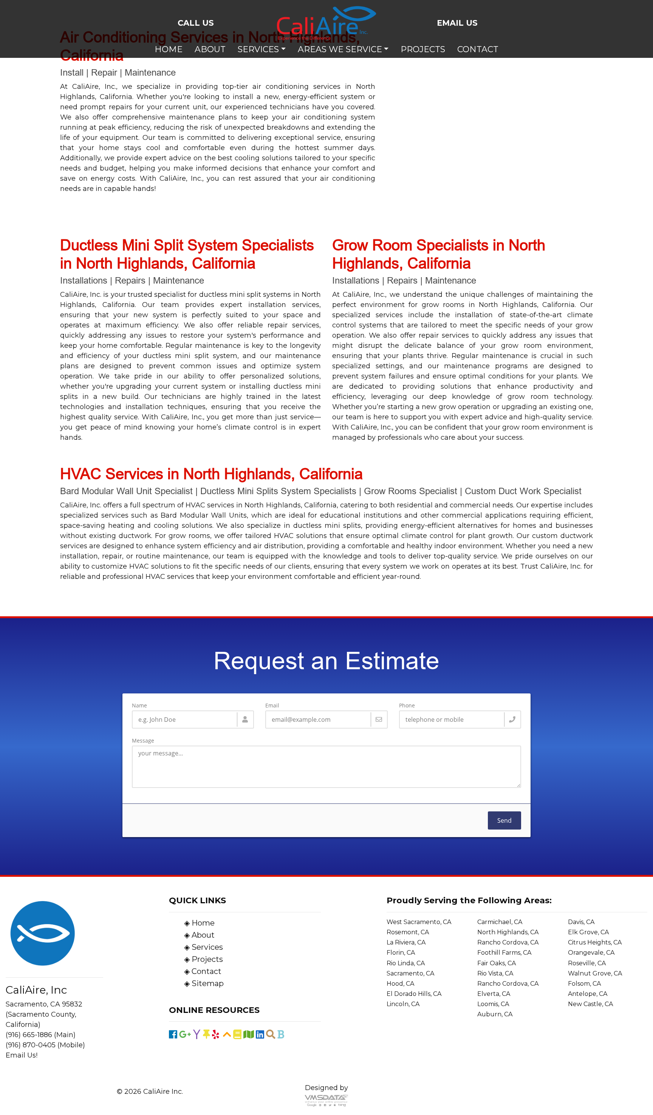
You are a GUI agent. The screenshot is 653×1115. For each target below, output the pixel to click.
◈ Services (203, 947)
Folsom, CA (584, 983)
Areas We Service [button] (340, 49)
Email (272, 705)
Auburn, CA (494, 1014)
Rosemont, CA (408, 932)
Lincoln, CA (403, 1004)
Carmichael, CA (499, 922)
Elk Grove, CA (588, 932)
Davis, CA (581, 922)
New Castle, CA (590, 1004)
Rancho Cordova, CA (507, 942)
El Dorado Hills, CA (414, 993)
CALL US (196, 23)
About (210, 49)
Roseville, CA (587, 963)
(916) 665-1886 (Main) (41, 1035)
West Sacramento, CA (419, 922)
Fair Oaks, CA (496, 963)
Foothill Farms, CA (504, 952)
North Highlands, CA (507, 932)
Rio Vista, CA (495, 973)
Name (139, 705)
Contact (477, 49)
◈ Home (199, 922)
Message (143, 740)
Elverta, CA (493, 993)
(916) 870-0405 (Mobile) (45, 1045)
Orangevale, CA (591, 952)
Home (169, 49)
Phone (407, 705)
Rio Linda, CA (406, 963)
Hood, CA (400, 983)
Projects (423, 49)
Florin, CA (401, 952)
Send (504, 820)
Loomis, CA (493, 1004)
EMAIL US (457, 23)
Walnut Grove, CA (595, 973)
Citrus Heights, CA (595, 942)
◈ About (199, 935)
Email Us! (21, 1055)
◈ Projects (203, 959)
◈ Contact (202, 971)
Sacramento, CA (410, 973)
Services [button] (258, 49)
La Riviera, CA (406, 942)
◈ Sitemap (204, 983)
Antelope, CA (587, 993)
